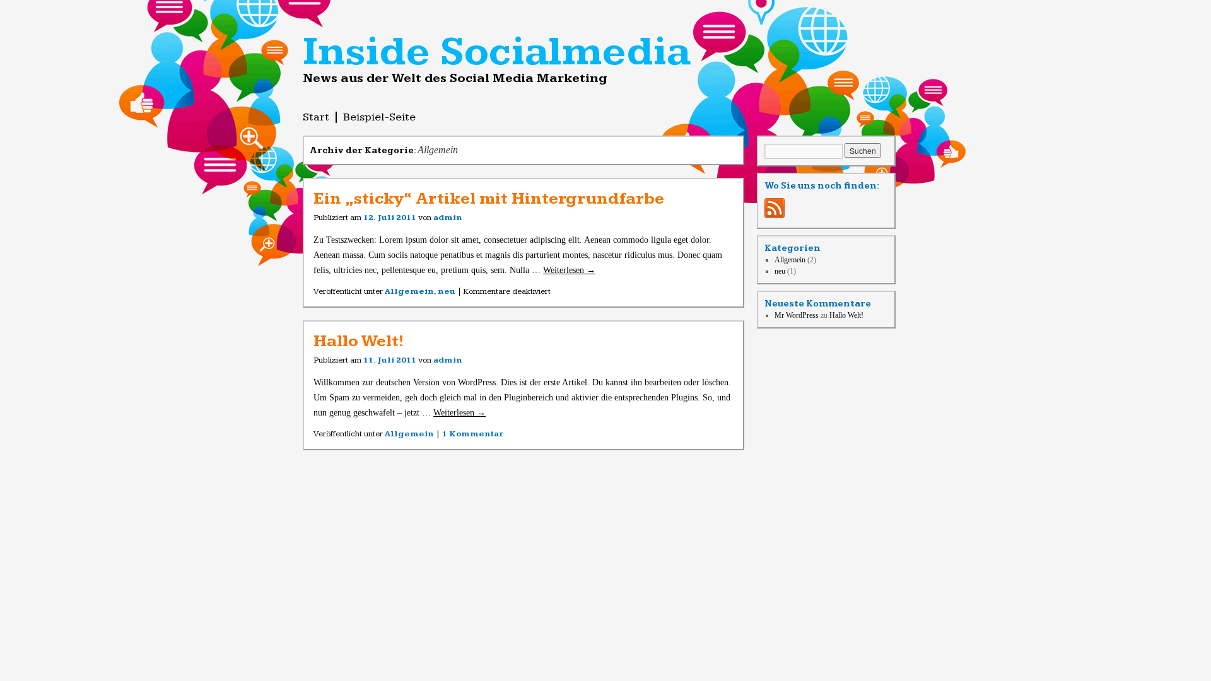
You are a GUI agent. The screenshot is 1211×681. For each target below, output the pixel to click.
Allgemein (409, 291)
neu (446, 291)
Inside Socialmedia (497, 52)
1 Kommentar (472, 434)
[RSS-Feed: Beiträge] (774, 215)
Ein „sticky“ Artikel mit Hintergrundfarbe (488, 199)
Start (316, 117)
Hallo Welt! (358, 341)
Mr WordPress (797, 315)
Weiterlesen (569, 270)
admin (447, 217)
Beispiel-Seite (379, 117)
